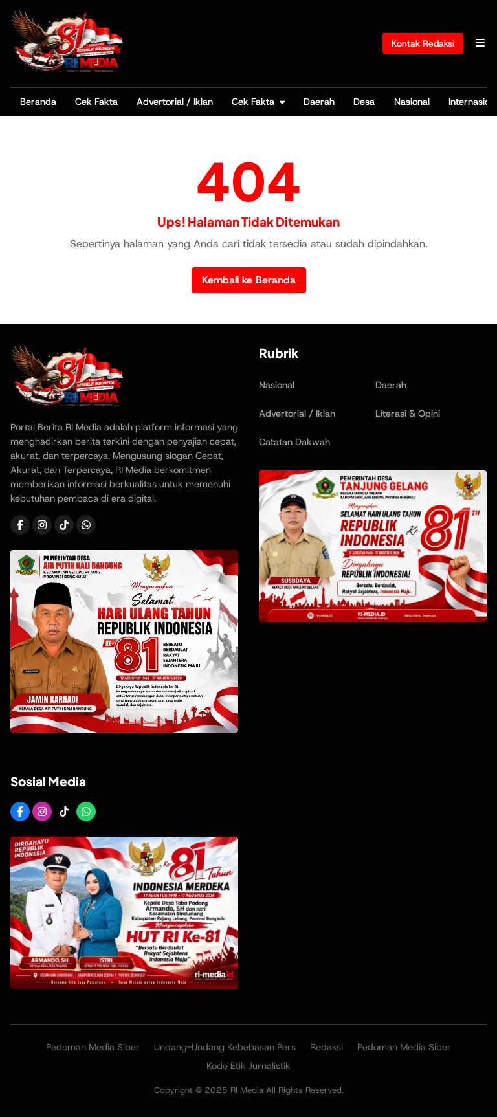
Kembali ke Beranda (249, 280)
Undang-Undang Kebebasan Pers (225, 1047)
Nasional (412, 101)
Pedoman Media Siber (93, 1047)
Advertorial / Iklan (175, 101)
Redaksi (326, 1047)
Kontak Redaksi (423, 43)
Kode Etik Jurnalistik (248, 1065)
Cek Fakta (96, 101)
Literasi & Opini (407, 413)
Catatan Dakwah (294, 442)
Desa (364, 101)
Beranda (38, 101)
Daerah (319, 101)
